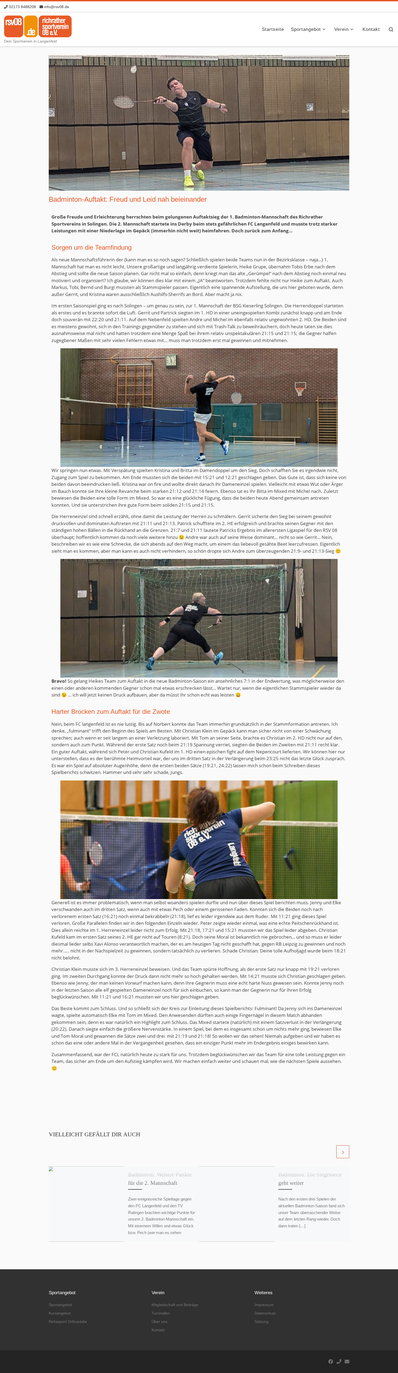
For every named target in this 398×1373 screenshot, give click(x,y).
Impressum (264, 1305)
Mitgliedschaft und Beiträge (175, 1305)
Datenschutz (265, 1313)
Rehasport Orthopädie (68, 1321)
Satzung (262, 1321)
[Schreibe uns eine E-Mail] (347, 1361)
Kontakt (158, 1330)
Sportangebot (60, 1305)
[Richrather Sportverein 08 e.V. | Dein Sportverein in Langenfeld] (38, 25)
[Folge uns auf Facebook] (330, 1361)
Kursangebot (60, 1313)
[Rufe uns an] (339, 1361)
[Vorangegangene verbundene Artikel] (328, 1151)
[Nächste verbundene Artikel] (342, 1151)
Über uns (159, 1321)
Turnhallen (161, 1313)
